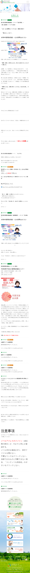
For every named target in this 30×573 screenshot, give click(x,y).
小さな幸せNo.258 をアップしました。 (10, 478)
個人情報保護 (4, 560)
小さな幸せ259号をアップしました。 (9, 357)
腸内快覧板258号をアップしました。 (9, 491)
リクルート (18, 558)
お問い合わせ (26, 558)
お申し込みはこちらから (6, 274)
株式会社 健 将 (7, 1)
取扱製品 (18, 556)
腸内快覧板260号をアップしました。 (9, 344)
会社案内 (11, 558)
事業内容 (25, 556)
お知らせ (12, 556)
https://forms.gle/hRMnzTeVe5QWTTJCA (12, 187)
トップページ (3, 12)
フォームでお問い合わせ (15, 506)
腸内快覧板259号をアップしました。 (9, 370)
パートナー (4, 558)
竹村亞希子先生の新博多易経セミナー (12, 269)
